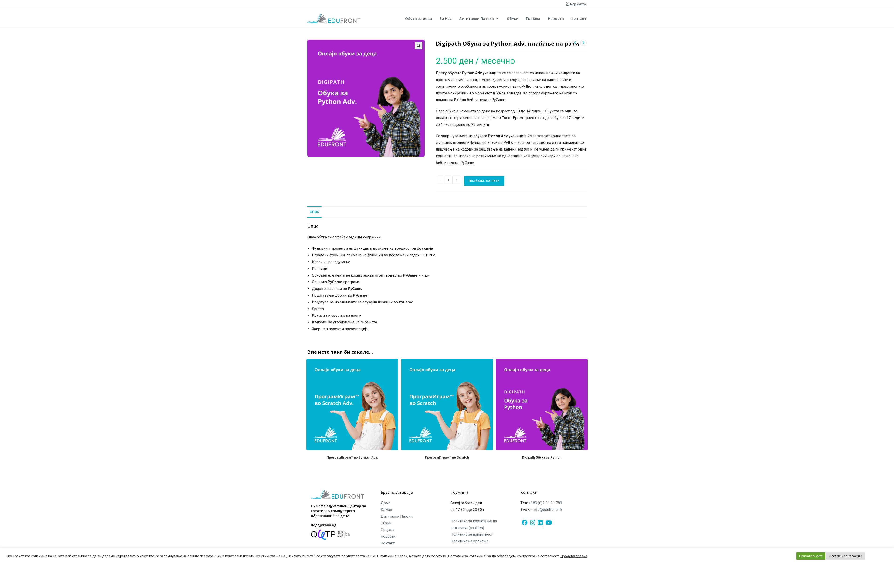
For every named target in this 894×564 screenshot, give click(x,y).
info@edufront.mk (547, 509)
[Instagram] (532, 523)
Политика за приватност (471, 534)
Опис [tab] (314, 212)
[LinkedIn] (540, 523)
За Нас (386, 509)
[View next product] (583, 43)
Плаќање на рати (484, 181)
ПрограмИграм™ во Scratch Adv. (352, 457)
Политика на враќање (469, 541)
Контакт (388, 543)
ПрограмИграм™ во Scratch (447, 457)
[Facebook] (524, 523)
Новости (388, 536)
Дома (385, 503)
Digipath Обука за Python (541, 457)
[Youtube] (548, 523)
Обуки (386, 523)
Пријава (387, 529)
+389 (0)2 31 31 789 (545, 503)
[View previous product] (575, 43)
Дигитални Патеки (397, 516)
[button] (418, 45)
